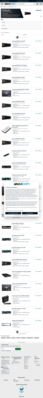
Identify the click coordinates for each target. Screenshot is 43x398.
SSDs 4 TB (18, 337)
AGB (35, 359)
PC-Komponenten (11, 6)
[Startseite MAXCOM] (9, 4)
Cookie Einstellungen (38, 365)
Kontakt (40, 1)
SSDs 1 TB (8, 337)
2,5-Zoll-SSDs (36, 337)
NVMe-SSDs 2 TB (30, 337)
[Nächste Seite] (28, 37)
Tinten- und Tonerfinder (26, 366)
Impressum (21, 396)
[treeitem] (21, 28)
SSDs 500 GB (3, 337)
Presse (36, 362)
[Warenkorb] (41, 4)
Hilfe (37, 1)
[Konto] (38, 4)
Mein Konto (26, 358)
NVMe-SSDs (23, 337)
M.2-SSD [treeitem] (3, 25)
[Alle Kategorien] (2, 4)
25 (25, 37)
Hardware (4, 6)
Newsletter (26, 362)
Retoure (25, 361)
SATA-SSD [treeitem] (3, 22)
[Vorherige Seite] (15, 37)
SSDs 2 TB (13, 337)
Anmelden (18, 349)
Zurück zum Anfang (21, 342)
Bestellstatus (26, 359)
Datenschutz (8, 350)
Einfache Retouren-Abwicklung (23, 1)
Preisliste (26, 368)
